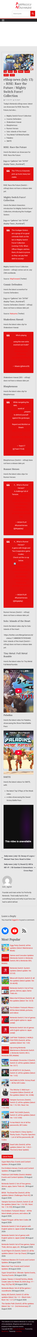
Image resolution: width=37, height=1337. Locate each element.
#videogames (21, 497)
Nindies (27, 71)
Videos (12, 75)
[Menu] (3, 20)
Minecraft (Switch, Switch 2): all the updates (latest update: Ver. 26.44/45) (22, 980)
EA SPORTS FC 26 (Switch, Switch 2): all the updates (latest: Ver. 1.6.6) (22, 1073)
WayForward (15, 279)
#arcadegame (21, 507)
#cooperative (21, 583)
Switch (6, 75)
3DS (5, 71)
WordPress (5, 1331)
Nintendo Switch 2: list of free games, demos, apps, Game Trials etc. (21, 990)
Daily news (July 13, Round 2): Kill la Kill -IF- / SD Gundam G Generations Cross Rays (18, 867)
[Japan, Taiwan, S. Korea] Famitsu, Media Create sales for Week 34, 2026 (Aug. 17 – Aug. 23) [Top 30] (18, 1281)
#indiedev (16, 501)
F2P (15, 71)
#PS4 (18, 348)
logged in (15, 920)
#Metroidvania (23, 405)
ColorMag (19, 1331)
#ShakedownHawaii (21, 338)
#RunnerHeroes (22, 564)
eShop (10, 71)
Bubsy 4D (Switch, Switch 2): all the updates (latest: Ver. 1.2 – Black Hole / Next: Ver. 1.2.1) (16, 1297)
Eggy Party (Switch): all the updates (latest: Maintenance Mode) (21, 948)
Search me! (32, 13)
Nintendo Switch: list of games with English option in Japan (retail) (22, 1030)
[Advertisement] (18, 34)
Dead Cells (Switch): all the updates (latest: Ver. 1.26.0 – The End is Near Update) (21, 1147)
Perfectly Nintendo (18, 1329)
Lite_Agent (17, 100)
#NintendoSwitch (21, 351)
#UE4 (16, 504)
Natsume (13, 314)
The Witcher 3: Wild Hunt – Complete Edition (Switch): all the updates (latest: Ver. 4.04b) (22, 1092)
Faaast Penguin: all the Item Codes (15, 1220)
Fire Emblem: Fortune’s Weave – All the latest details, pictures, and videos (22, 1010)
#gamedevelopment (21, 510)
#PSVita (23, 348)
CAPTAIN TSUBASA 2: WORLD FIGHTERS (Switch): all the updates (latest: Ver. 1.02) (21, 1040)
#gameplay (23, 504)
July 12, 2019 (21, 369)
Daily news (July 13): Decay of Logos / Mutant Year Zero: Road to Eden (19, 857)
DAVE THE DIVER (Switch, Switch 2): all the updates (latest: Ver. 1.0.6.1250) (22, 1115)
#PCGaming (21, 354)
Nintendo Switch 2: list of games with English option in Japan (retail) (22, 1020)
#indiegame (25, 501)
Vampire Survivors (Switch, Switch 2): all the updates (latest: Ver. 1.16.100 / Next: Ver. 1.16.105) (17, 1204)
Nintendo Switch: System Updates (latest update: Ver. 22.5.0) (20, 970)
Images (21, 71)
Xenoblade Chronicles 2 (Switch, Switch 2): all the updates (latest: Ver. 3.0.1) (22, 1063)
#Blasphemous (18, 412)
